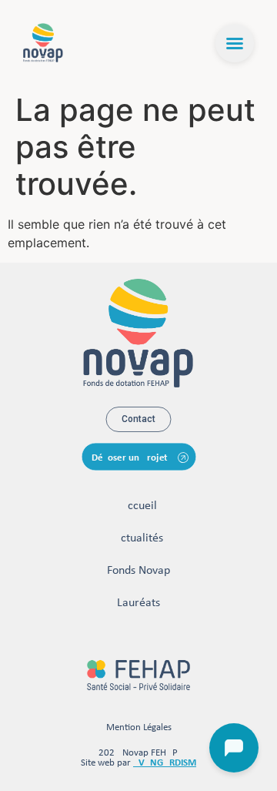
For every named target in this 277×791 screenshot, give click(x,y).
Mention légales (139, 727)
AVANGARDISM (164, 763)
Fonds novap (138, 571)
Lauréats (138, 603)
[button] (234, 43)
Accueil (139, 506)
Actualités (138, 538)
